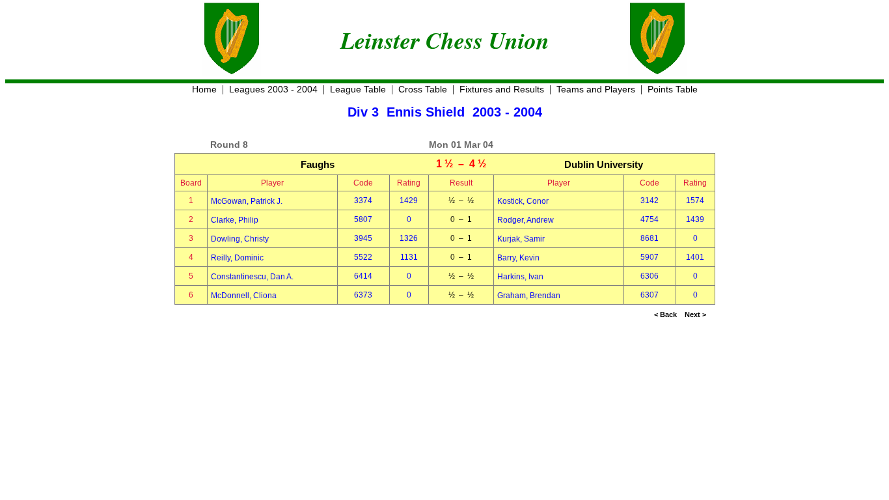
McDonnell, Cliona (244, 295)
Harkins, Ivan (520, 276)
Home (204, 89)
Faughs (318, 164)
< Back (665, 314)
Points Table (673, 89)
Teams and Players (595, 89)
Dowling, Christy (240, 238)
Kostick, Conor (523, 201)
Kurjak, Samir (521, 238)
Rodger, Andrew (525, 220)
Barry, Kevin (518, 257)
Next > (695, 314)
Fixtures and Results (501, 89)
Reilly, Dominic (237, 257)
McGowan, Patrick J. (246, 201)
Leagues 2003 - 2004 (273, 89)
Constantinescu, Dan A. (252, 276)
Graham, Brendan (528, 295)
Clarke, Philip (234, 220)
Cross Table (422, 89)
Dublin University (603, 164)
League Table (358, 89)
